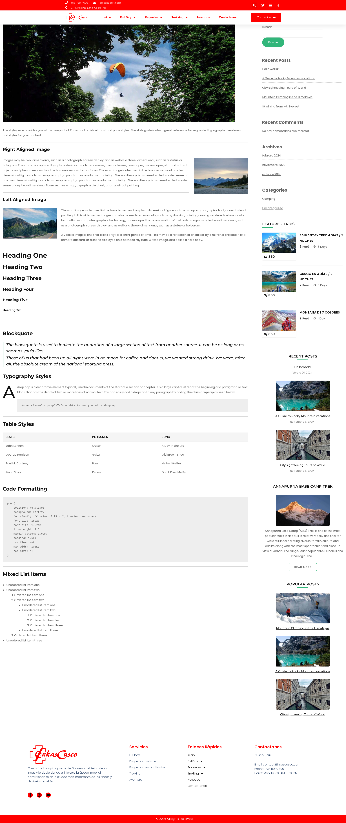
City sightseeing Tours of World (284, 88)
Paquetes (151, 17)
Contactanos (228, 17)
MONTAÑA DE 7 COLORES (320, 312)
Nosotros (203, 17)
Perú (305, 247)
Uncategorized (272, 208)
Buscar (267, 27)
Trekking (177, 17)
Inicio (107, 17)
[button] (254, 5)
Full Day (125, 17)
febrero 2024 (271, 155)
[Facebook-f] (30, 795)
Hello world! (270, 69)
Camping (268, 199)
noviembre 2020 (273, 165)
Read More (302, 567)
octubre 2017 (271, 174)
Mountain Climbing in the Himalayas (287, 97)
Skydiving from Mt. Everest (281, 106)
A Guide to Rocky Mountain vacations (288, 78)
